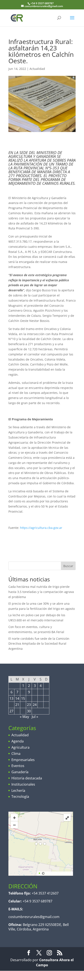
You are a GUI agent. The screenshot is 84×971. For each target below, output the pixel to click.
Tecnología (20, 796)
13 (11, 698)
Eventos (17, 765)
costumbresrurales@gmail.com (33, 916)
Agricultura (20, 747)
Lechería (18, 790)
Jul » (35, 716)
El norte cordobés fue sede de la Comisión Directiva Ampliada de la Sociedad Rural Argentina (38, 644)
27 (11, 711)
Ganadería (19, 772)
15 (23, 698)
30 (29, 711)
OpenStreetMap (58, 873)
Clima (15, 753)
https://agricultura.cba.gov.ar (41, 528)
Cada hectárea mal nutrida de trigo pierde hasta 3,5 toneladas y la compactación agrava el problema (41, 592)
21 (17, 704)
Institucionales (23, 784)
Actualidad (37, 69)
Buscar (68, 566)
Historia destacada (26, 778)
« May (24, 716)
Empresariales (23, 759)
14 (17, 698)
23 (29, 704)
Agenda (17, 741)
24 (35, 704)
